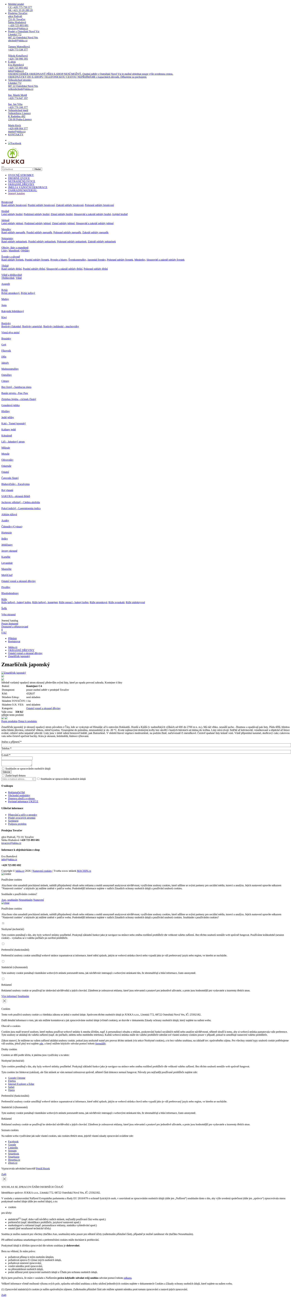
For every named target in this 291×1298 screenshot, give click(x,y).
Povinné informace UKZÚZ (23, 801)
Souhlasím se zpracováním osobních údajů (28, 768)
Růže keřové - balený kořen (16, 602)
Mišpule (5, 447)
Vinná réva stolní (10, 332)
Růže (4, 599)
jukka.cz (19, 870)
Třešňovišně (7, 277)
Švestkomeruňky (77, 259)
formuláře (100, 1043)
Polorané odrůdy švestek (120, 259)
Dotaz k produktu (27, 721)
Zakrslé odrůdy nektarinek (102, 241)
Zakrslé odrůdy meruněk (95, 232)
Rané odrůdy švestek (12, 259)
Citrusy (5, 381)
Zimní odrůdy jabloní (63, 223)
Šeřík (4, 608)
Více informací (9, 996)
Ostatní (5, 472)
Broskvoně (7, 202)
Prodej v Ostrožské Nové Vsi (23, 45)
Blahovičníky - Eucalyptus (15, 484)
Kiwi (4, 317)
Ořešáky (25, 250)
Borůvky (6, 323)
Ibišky (4, 538)
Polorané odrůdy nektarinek (72, 241)
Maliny (5, 299)
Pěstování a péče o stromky (22, 814)
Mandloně (14, 250)
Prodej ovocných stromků (21, 817)
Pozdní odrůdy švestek (37, 259)
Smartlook (13, 1153)
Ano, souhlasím (9, 899)
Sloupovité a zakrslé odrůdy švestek (166, 259)
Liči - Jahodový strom (13, 441)
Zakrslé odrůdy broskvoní (70, 205)
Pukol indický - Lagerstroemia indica (21, 508)
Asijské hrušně (120, 214)
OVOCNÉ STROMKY (21, 175)
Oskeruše (6, 465)
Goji (3, 344)
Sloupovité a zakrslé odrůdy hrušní (92, 214)
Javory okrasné (9, 550)
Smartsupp (13, 1156)
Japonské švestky (96, 259)
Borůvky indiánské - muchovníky (61, 326)
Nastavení (38, 899)
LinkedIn (13, 1147)
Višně (19, 277)
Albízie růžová (9, 514)
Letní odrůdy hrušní (11, 214)
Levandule (7, 562)
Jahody (5, 362)
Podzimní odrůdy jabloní (37, 223)
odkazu (128, 1277)
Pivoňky (5, 587)
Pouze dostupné (9, 623)
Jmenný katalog (16, 193)
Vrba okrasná (8, 614)
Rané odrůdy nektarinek (14, 241)
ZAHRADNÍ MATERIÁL (22, 190)
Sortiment (13, 820)
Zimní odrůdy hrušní (62, 214)
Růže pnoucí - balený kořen (73, 602)
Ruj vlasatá (7, 490)
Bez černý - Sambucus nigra (16, 387)
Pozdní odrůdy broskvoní (41, 205)
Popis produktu (9, 721)
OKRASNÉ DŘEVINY (21, 184)
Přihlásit (12, 638)
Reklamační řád (16, 792)
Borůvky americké (32, 326)
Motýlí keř (6, 575)
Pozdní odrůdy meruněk (39, 232)
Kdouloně (6, 435)
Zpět (3, 1174)
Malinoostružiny (10, 368)
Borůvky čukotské (11, 326)
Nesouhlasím (26, 899)
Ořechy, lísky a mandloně (14, 247)
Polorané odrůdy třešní (96, 268)
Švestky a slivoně (10, 256)
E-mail (5, 755)
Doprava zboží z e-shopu (21, 798)
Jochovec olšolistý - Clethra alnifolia (20, 502)
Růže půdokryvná (135, 602)
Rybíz (4, 290)
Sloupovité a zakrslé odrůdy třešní (64, 268)
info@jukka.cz (9, 859)
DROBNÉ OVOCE (19, 178)
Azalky (5, 520)
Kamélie (5, 556)
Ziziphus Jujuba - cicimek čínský (18, 399)
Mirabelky (139, 259)
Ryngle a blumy (58, 259)
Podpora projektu (17, 823)
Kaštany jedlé (8, 429)
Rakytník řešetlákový (12, 311)
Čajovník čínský (10, 478)
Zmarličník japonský (19, 656)
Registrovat (14, 641)
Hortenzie (6, 532)
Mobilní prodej (20, 7)
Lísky (4, 250)
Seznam (12, 1150)
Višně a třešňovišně (11, 274)
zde (41, 1043)
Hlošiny (5, 411)
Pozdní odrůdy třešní (34, 268)
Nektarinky (7, 238)
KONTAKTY (15, 134)
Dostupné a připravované (14, 626)
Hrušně (5, 211)
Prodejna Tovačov (18, 21)
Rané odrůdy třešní (11, 268)
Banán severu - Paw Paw (14, 393)
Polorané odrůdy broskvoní (99, 205)
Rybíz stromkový (10, 293)
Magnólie (6, 569)
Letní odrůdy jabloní (12, 223)
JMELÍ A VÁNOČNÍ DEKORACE (27, 187)
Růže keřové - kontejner (45, 602)
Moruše (5, 453)
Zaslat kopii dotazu (15, 775)
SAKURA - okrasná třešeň (15, 496)
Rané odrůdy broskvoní (13, 205)
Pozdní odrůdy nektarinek (42, 241)
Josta (4, 305)
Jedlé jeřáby (7, 417)
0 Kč (4, 632)
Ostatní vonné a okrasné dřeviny (18, 581)
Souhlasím (23, 996)
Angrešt (5, 284)
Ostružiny (6, 374)
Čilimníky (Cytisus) (11, 526)
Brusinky (6, 338)
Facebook (13, 1141)
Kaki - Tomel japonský (13, 423)
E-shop (90, 69)
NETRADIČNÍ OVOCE (21, 181)
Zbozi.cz (12, 1162)
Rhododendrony (10, 593)
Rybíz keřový (28, 293)
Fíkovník (6, 350)
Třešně (5, 265)
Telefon (6, 748)
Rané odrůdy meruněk (13, 232)
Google (12, 1144)
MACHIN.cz (84, 870)
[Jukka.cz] (12, 162)
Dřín (3, 356)
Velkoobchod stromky (23, 94)
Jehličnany (7, 544)
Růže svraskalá (116, 602)
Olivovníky (7, 459)
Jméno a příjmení (11, 741)
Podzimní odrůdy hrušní (36, 214)
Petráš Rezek (43, 1168)
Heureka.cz (14, 1159)
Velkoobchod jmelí (20, 121)
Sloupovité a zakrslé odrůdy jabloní (95, 223)
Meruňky (6, 229)
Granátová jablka (10, 405)
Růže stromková (98, 602)
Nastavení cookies (42, 870)
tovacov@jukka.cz (11, 843)
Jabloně (5, 220)
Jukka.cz (12, 647)
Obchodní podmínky (19, 795)
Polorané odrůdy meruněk (67, 232)
